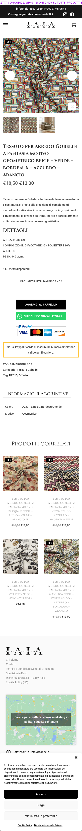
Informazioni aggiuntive (37, 394)
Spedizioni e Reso (16, 673)
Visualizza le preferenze (41, 816)
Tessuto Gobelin (27, 369)
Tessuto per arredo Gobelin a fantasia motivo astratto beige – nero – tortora (20, 590)
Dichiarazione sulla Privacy (48, 825)
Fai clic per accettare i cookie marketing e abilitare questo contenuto (41, 719)
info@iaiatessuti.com (29, 8)
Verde (58, 406)
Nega (41, 805)
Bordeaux (47, 406)
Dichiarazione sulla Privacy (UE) (25, 677)
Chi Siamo (12, 659)
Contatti (11, 664)
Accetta (41, 794)
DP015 (13, 375)
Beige (36, 406)
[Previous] (10, 75)
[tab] (41, 394)
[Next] (72, 75)
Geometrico (29, 413)
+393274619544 (55, 8)
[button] (76, 757)
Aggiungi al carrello (41, 304)
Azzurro (27, 406)
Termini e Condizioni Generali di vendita (30, 668)
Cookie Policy (25, 825)
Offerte (23, 375)
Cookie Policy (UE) (17, 682)
